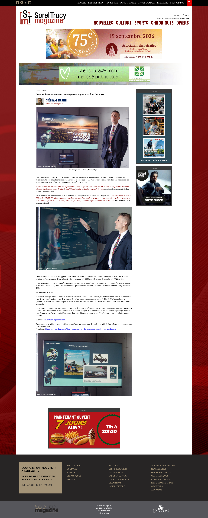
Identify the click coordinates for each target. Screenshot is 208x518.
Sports (141, 22)
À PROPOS (156, 490)
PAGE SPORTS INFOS (162, 483)
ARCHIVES (157, 486)
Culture (124, 22)
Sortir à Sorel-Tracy (164, 465)
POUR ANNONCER (160, 479)
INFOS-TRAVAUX (128, 3)
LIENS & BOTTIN (95, 3)
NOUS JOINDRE (177, 3)
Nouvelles (103, 22)
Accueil (82, 3)
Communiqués (159, 476)
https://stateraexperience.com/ (55, 320)
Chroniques (162, 22)
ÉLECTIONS (162, 3)
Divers (182, 22)
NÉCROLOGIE (112, 3)
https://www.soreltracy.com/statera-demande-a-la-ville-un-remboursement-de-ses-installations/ (80, 329)
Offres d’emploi (146, 3)
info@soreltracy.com (36, 484)
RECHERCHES (158, 469)
